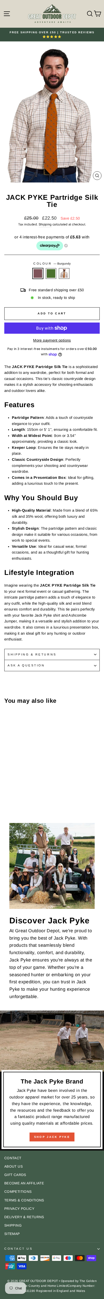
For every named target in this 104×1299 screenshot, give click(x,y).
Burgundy (38, 273)
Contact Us (18, 1248)
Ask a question (26, 665)
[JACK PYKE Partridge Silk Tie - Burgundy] (7, 797)
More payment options (52, 340)
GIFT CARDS (15, 1175)
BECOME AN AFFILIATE (24, 1183)
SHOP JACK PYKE (52, 1136)
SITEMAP (12, 1234)
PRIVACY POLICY (19, 1209)
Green (51, 273)
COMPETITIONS (18, 1192)
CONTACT (12, 1158)
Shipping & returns (32, 654)
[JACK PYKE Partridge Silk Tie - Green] (13, 797)
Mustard (64, 273)
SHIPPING (13, 1225)
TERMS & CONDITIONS (24, 1200)
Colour (52, 263)
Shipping (45, 224)
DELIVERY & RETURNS (24, 1217)
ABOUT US (13, 1166)
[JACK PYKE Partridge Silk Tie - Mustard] (19, 797)
